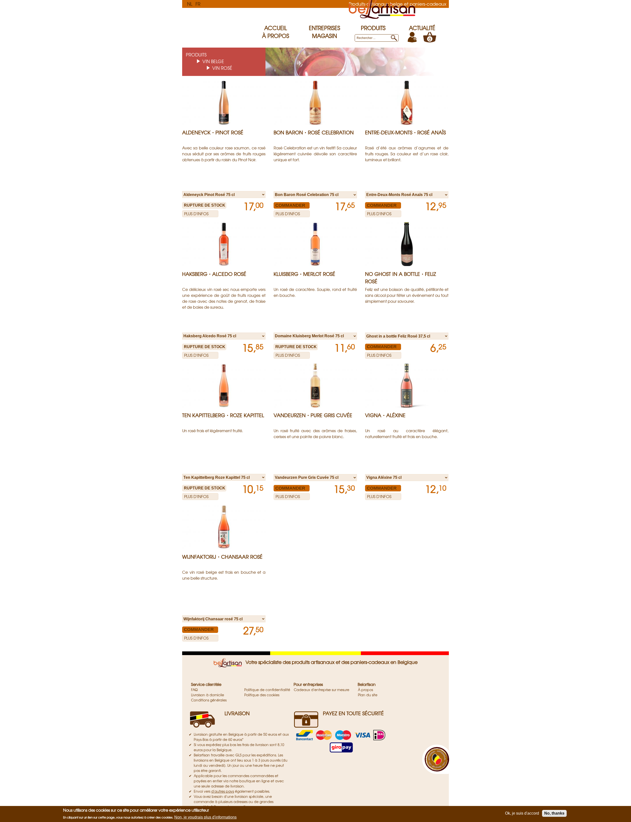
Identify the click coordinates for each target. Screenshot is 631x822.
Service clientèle (206, 684)
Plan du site (367, 694)
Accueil (275, 28)
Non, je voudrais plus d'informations (205, 817)
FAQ (194, 689)
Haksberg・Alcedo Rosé (214, 273)
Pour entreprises (308, 684)
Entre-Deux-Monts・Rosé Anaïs (405, 132)
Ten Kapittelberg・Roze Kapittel (223, 415)
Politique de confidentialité (267, 689)
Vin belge (213, 61)
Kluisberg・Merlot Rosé (304, 273)
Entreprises (324, 28)
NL (189, 3)
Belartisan (367, 684)
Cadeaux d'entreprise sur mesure (321, 689)
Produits (373, 28)
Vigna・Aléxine (385, 415)
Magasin (324, 36)
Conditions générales (209, 699)
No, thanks (554, 813)
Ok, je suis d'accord (522, 813)
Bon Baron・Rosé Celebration (314, 132)
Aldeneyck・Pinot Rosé (212, 132)
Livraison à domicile (207, 694)
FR (197, 3)
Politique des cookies (261, 694)
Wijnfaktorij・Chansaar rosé (222, 556)
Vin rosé (222, 68)
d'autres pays (222, 791)
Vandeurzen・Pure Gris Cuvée (313, 415)
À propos (275, 36)
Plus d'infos (196, 213)
